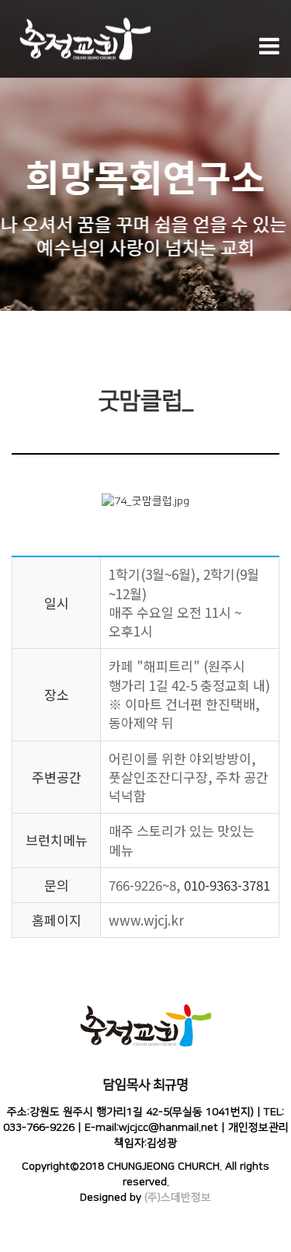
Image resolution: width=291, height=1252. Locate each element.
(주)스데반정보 (177, 1197)
